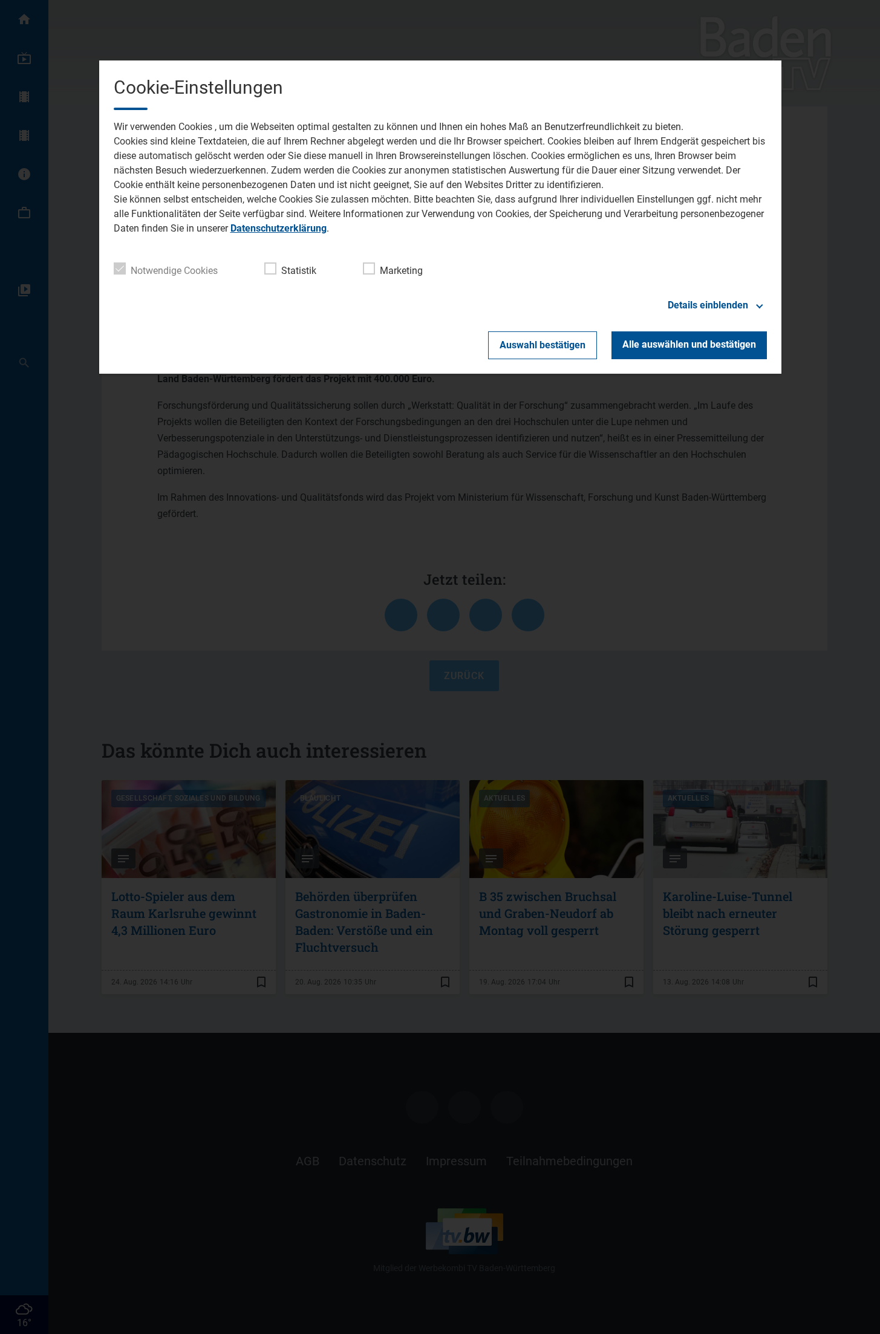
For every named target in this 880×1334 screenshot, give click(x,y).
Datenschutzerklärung (278, 228)
